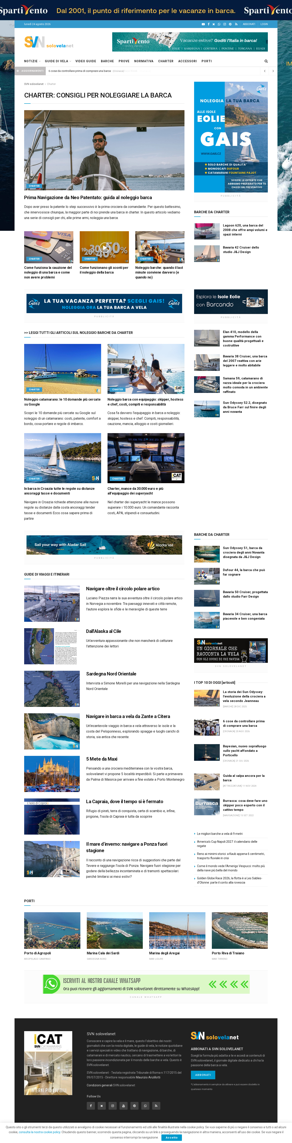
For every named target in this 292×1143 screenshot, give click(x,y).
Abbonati (203, 1074)
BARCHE (107, 61)
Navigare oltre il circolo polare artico (123, 588)
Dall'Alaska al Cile (103, 631)
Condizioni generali (99, 1085)
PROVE (124, 61)
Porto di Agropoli (37, 953)
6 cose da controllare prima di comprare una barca (80, 71)
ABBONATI (249, 24)
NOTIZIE (31, 61)
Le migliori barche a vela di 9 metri (220, 833)
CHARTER (166, 61)
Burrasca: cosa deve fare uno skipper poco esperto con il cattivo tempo (245, 805)
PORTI (207, 61)
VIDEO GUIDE (85, 61)
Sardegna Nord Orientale (111, 674)
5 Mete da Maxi (101, 759)
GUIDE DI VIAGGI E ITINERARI (46, 574)
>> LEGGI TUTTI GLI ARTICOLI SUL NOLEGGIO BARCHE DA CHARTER (78, 333)
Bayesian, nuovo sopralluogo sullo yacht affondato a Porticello (244, 750)
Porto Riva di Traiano (228, 953)
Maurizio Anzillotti (148, 1077)
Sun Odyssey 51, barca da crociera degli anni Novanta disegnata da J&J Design (243, 552)
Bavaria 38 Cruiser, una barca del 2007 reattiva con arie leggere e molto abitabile (245, 360)
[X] (213, 24)
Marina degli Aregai (164, 953)
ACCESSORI (187, 61)
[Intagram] (224, 24)
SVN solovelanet (34, 84)
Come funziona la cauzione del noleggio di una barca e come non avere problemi (48, 272)
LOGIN (264, 24)
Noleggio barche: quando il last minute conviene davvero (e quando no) (159, 272)
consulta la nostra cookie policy (39, 1132)
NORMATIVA (143, 61)
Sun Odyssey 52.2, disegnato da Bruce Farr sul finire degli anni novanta (245, 407)
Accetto (172, 1137)
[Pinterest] (230, 24)
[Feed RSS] (236, 24)
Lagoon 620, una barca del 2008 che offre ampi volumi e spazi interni (245, 230)
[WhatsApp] (219, 24)
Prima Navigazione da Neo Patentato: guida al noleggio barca (88, 197)
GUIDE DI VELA (56, 61)
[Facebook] (208, 24)
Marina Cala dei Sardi (103, 953)
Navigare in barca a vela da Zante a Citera (128, 716)
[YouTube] (203, 24)
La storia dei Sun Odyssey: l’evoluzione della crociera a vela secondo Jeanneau (244, 696)
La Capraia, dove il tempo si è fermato (124, 801)
